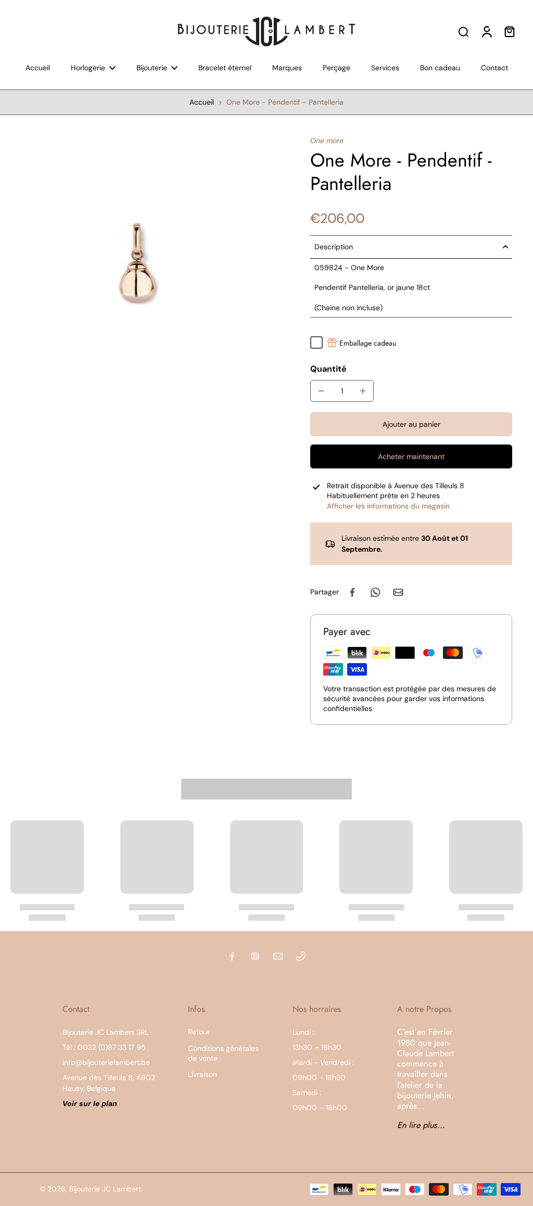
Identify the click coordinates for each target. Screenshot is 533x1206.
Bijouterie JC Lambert (105, 1189)
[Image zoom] (138, 264)
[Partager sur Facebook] (352, 592)
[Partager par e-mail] (398, 592)
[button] (411, 424)
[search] (463, 31)
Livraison (202, 1074)
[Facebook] (232, 956)
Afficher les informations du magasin (388, 506)
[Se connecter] (486, 31)
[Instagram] (255, 956)
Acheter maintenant (411, 456)
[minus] (321, 391)
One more (327, 140)
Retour (199, 1031)
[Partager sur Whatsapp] (375, 592)
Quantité (328, 368)
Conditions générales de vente (223, 1053)
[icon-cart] (509, 31)
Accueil (201, 102)
